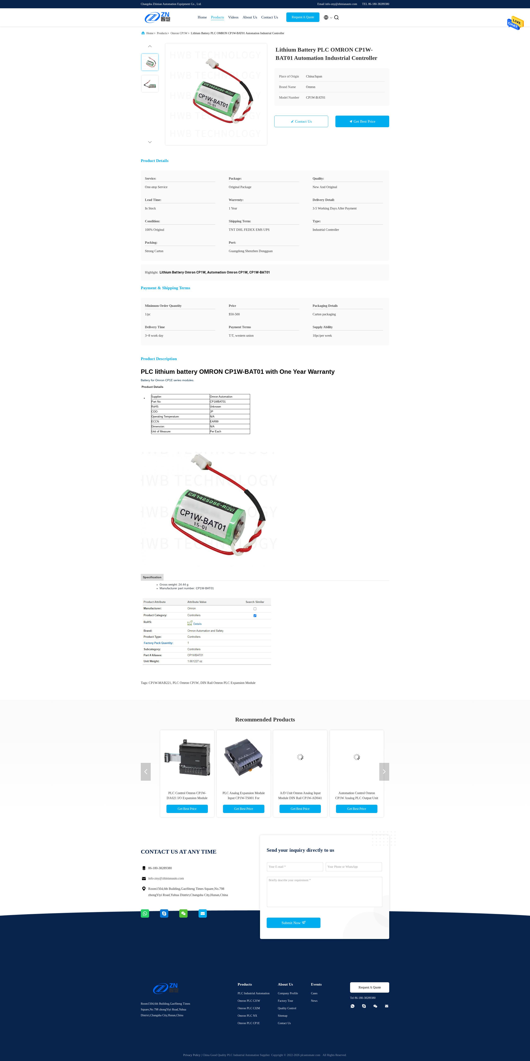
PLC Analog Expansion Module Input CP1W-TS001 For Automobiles (237, 798)
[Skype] (169, 916)
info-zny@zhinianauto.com (166, 878)
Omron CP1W (179, 33)
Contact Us (269, 17)
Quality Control (287, 1008)
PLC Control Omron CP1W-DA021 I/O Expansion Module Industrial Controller (180, 798)
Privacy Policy (191, 1055)
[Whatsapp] (150, 916)
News (314, 1000)
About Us (250, 17)
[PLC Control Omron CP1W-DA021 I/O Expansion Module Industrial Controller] (180, 757)
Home (202, 17)
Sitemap (282, 1015)
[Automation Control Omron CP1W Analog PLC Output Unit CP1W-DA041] (350, 757)
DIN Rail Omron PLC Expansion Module (227, 683)
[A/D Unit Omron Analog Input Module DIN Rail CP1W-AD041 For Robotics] (293, 757)
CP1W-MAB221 (160, 683)
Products (217, 17)
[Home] (157, 17)
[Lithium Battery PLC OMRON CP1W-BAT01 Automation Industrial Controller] (216, 94)
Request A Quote (303, 17)
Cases (314, 993)
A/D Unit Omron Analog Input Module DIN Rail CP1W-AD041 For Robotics (293, 798)
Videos (233, 17)
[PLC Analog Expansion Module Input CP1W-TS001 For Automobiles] (236, 757)
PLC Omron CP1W (186, 683)
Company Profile (288, 993)
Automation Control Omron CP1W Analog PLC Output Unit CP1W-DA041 (349, 798)
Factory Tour (285, 1000)
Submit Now (292, 923)
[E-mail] (208, 916)
